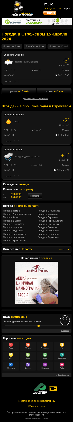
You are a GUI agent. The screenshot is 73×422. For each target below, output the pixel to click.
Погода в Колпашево (13, 237)
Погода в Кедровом (13, 230)
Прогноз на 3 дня (11, 46)
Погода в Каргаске (12, 227)
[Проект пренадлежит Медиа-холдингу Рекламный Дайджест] (40, 388)
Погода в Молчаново (48, 214)
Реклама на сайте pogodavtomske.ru (36, 401)
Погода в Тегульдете (48, 234)
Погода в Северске (47, 227)
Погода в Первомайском (50, 220)
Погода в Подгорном (48, 224)
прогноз (19, 91)
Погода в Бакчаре (12, 220)
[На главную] (22, 16)
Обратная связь (36, 406)
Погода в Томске (11, 210)
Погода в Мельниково (49, 210)
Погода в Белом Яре (13, 224)
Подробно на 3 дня (34, 46)
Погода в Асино (11, 217)
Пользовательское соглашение (36, 418)
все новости (64, 249)
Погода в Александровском (17, 214)
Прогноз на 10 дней (58, 46)
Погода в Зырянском (48, 237)
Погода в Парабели (48, 217)
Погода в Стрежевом (48, 230)
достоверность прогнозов (35, 98)
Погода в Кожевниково (14, 234)
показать (34, 196)
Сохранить (65, 331)
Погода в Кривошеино (14, 240)
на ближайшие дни (62, 375)
